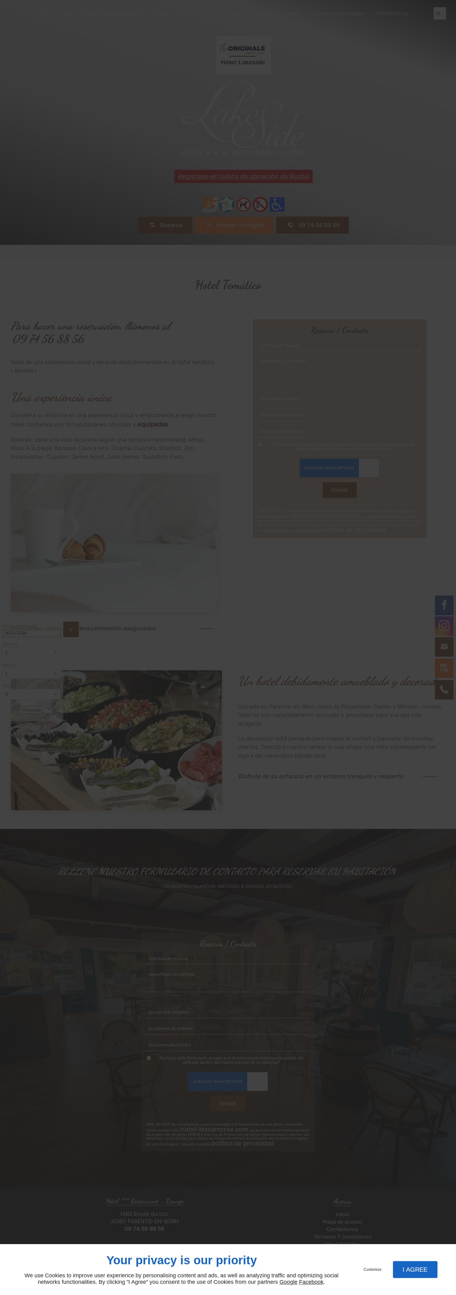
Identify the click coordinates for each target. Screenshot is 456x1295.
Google (288, 1282)
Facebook (311, 1282)
